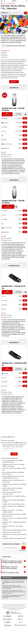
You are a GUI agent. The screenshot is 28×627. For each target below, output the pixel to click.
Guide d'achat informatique (9, 458)
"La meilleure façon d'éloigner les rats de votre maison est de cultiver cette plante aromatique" (13, 596)
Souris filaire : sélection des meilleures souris (14, 538)
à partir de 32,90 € (18, 369)
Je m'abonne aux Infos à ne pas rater (15, 45)
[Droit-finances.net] (20, 619)
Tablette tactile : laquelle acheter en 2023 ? (14, 530)
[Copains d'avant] (7, 622)
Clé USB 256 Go (4, 57)
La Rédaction (4, 12)
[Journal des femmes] (7, 616)
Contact (6, 605)
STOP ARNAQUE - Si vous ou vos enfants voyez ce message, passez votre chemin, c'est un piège (13, 582)
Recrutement (11, 605)
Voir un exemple (22, 550)
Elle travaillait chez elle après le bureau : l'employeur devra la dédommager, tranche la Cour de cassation (13, 587)
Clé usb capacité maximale (9, 442)
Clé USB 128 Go (4, 54)
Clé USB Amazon (4, 55)
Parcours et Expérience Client (10, 572)
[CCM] (20, 616)
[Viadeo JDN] (20, 622)
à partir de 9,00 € (18, 292)
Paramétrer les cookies (6, 607)
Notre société (19, 604)
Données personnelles (19, 605)
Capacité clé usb (22, 442)
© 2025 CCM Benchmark (14, 609)
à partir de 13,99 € (7, 292)
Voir (25, 118)
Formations (6, 556)
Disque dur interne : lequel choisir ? (11, 532)
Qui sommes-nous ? (6, 604)
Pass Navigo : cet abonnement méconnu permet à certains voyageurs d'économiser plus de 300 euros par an (14, 592)
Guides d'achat (11, 3)
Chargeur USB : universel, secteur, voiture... (13, 504)
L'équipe (13, 604)
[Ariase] (7, 625)
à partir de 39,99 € (7, 369)
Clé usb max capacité (8, 440)
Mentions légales (13, 608)
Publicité (24, 604)
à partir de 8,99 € (18, 114)
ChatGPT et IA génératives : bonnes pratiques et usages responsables (12, 561)
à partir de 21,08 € (8, 206)
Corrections (6, 608)
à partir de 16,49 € (7, 114)
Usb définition (6, 450)
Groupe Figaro (21, 608)
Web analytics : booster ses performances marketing (10, 567)
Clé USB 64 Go (4, 52)
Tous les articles (20, 607)
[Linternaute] (7, 619)
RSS (25, 607)
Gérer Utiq (14, 607)
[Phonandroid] (20, 625)
